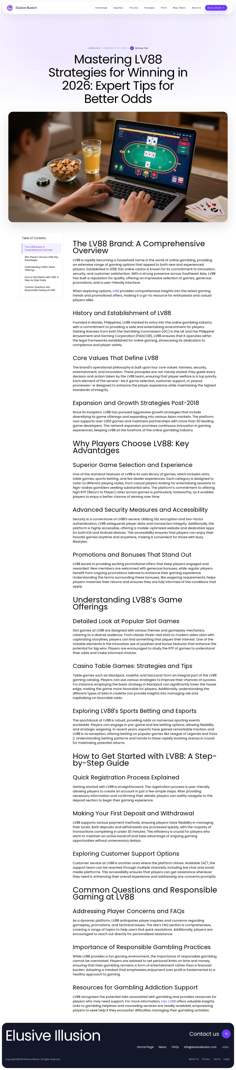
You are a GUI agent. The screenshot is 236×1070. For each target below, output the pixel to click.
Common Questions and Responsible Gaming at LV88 (40, 288)
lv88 (116, 291)
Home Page (145, 1047)
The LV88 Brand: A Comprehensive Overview (38, 248)
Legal (226, 1059)
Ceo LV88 (168, 1001)
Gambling (94, 48)
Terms (216, 1059)
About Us (194, 1059)
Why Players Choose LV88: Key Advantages (41, 258)
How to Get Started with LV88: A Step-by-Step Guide (41, 278)
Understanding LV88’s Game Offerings (40, 268)
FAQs (175, 1047)
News (162, 1047)
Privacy (206, 1059)
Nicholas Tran (141, 48)
